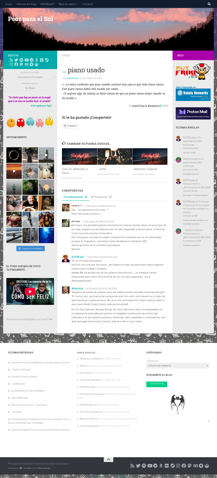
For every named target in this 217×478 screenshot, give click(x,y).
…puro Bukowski (19, 397)
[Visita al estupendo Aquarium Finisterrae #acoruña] (30, 171)
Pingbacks (102, 196)
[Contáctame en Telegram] (31, 60)
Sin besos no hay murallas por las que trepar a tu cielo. (40, 362)
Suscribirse (157, 383)
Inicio (8, 4)
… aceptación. (18, 383)
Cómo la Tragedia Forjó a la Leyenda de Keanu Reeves (40, 429)
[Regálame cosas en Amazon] (36, 60)
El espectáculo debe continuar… (192, 141)
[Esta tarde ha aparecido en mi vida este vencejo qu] (14, 203)
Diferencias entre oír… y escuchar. (29, 404)
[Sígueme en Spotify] (21, 60)
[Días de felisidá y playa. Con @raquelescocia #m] (14, 235)
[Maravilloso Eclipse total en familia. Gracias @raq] (14, 155)
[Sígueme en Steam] (47, 60)
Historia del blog (26, 4)
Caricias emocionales (92, 393)
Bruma (83, 365)
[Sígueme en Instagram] (11, 64)
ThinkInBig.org (88, 404)
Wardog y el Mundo (90, 358)
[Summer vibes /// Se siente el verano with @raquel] (14, 187)
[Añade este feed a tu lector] (11, 60)
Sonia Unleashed (89, 425)
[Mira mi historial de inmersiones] (31, 64)
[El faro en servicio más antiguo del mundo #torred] (46, 155)
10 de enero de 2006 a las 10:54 (99, 221)
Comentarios (77, 196)
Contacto (87, 4)
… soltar (101, 169)
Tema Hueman (44, 468)
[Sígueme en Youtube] (26, 60)
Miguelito (77, 288)
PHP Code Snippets (97, 476)
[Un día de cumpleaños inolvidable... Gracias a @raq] (30, 219)
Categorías (152, 360)
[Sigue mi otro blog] (36, 64)
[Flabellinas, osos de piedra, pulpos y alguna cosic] (30, 187)
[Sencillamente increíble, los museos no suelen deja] (30, 235)
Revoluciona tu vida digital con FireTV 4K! (29, 319)
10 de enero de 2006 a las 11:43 (102, 256)
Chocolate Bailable (90, 379)
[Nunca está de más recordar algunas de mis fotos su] (46, 235)
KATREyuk (73, 78)
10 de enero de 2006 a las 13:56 (102, 288)
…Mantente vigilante (144, 169)
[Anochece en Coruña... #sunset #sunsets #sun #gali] (14, 171)
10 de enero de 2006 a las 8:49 (100, 205)
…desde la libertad (21, 369)
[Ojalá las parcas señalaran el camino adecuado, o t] (46, 187)
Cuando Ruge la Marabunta (145, 105)
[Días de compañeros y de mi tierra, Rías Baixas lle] (14, 219)
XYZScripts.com (121, 476)
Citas (66, 55)
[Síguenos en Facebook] (16, 64)
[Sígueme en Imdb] (42, 60)
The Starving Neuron (91, 411)
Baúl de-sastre (67, 4)
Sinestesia (86, 372)
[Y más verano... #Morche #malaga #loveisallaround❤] (46, 171)
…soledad (16, 411)
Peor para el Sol (30, 19)
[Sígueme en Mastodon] (21, 64)
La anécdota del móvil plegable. (28, 390)
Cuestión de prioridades (24, 376)
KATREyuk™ (47, 4)
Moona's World (88, 418)
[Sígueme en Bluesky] (16, 60)
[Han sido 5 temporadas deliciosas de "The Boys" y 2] (46, 219)
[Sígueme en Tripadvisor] (26, 64)
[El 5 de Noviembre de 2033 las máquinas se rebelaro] (30, 203)
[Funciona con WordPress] (21, 468)
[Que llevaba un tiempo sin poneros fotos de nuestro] (46, 203)
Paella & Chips (88, 386)
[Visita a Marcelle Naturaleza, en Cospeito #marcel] (30, 155)
